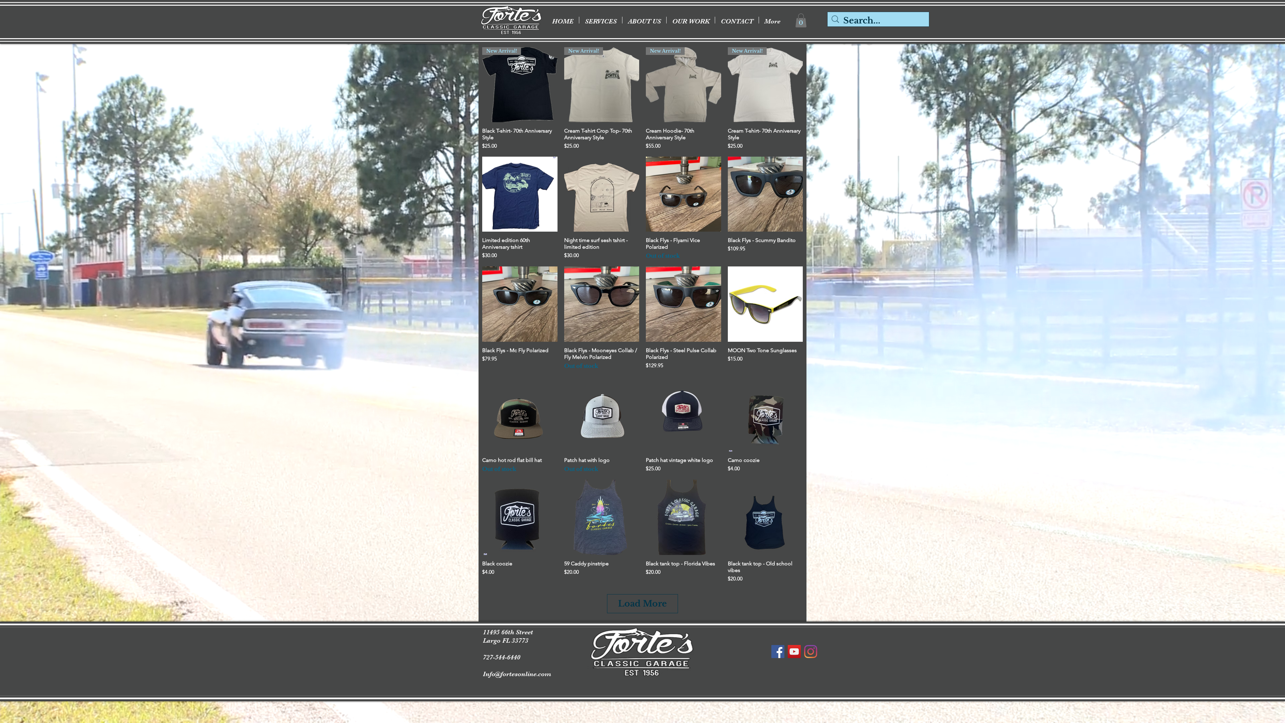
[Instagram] (810, 651)
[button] (801, 20)
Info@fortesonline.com (517, 674)
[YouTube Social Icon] (794, 651)
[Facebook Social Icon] (777, 651)
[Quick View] (520, 194)
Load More (642, 603)
